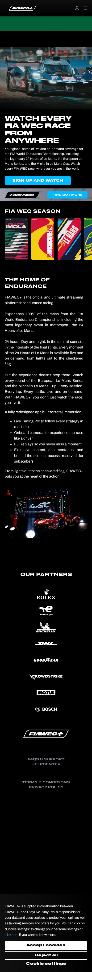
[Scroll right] (83, 239)
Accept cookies (46, 945)
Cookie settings (46, 963)
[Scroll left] (9, 239)
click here (11, 935)
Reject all (46, 955)
